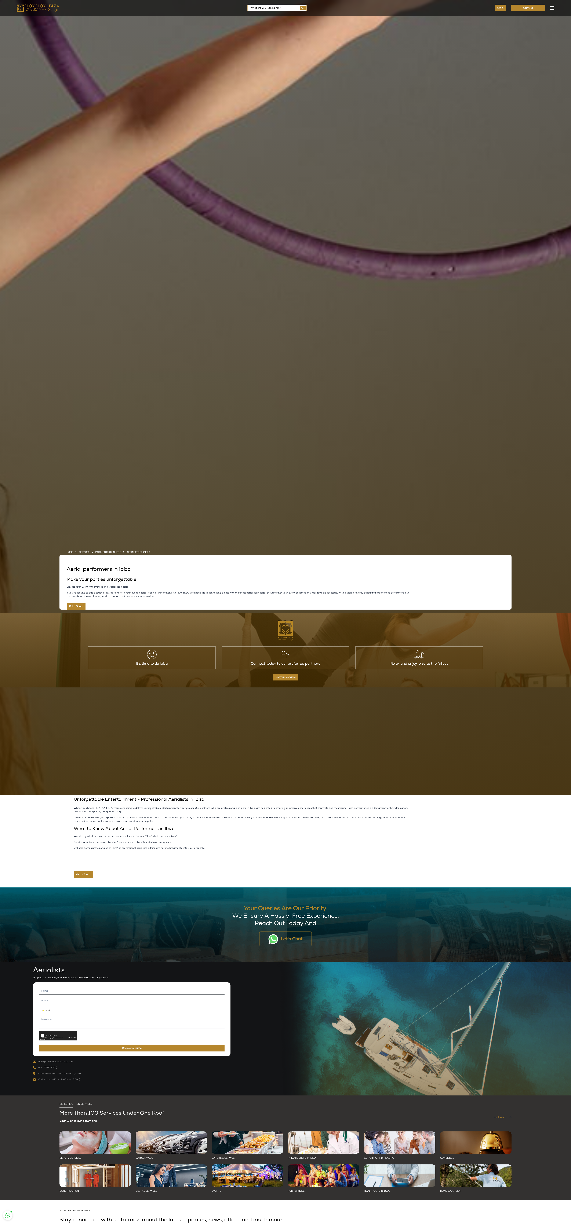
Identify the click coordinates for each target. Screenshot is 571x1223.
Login (500, 7)
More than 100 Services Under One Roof (111, 1113)
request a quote (132, 1048)
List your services (285, 677)
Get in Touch (83, 874)
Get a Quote (76, 606)
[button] (42, 1010)
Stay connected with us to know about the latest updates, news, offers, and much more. (171, 1219)
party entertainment (108, 552)
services (84, 552)
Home (70, 552)
